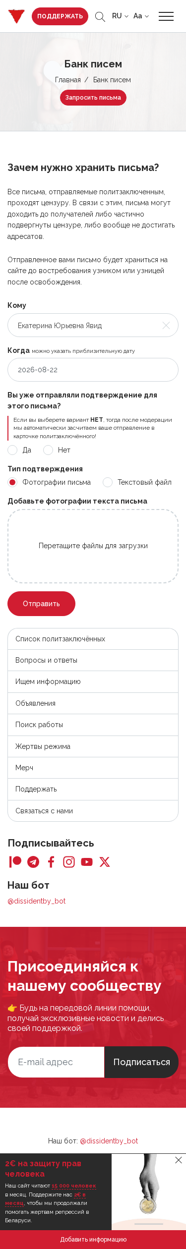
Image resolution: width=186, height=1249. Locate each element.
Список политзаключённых (60, 639)
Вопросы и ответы (46, 660)
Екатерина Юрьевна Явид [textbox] (60, 326)
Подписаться (141, 1062)
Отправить (41, 604)
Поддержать (60, 16)
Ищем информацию (48, 681)
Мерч (24, 768)
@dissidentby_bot (36, 901)
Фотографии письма (56, 482)
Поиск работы (39, 725)
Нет (64, 450)
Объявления (35, 703)
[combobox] (93, 325)
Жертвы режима (42, 746)
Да (26, 450)
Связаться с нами (44, 811)
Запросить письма (93, 97)
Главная (68, 80)
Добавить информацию (93, 1239)
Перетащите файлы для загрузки (93, 546)
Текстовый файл (145, 482)
